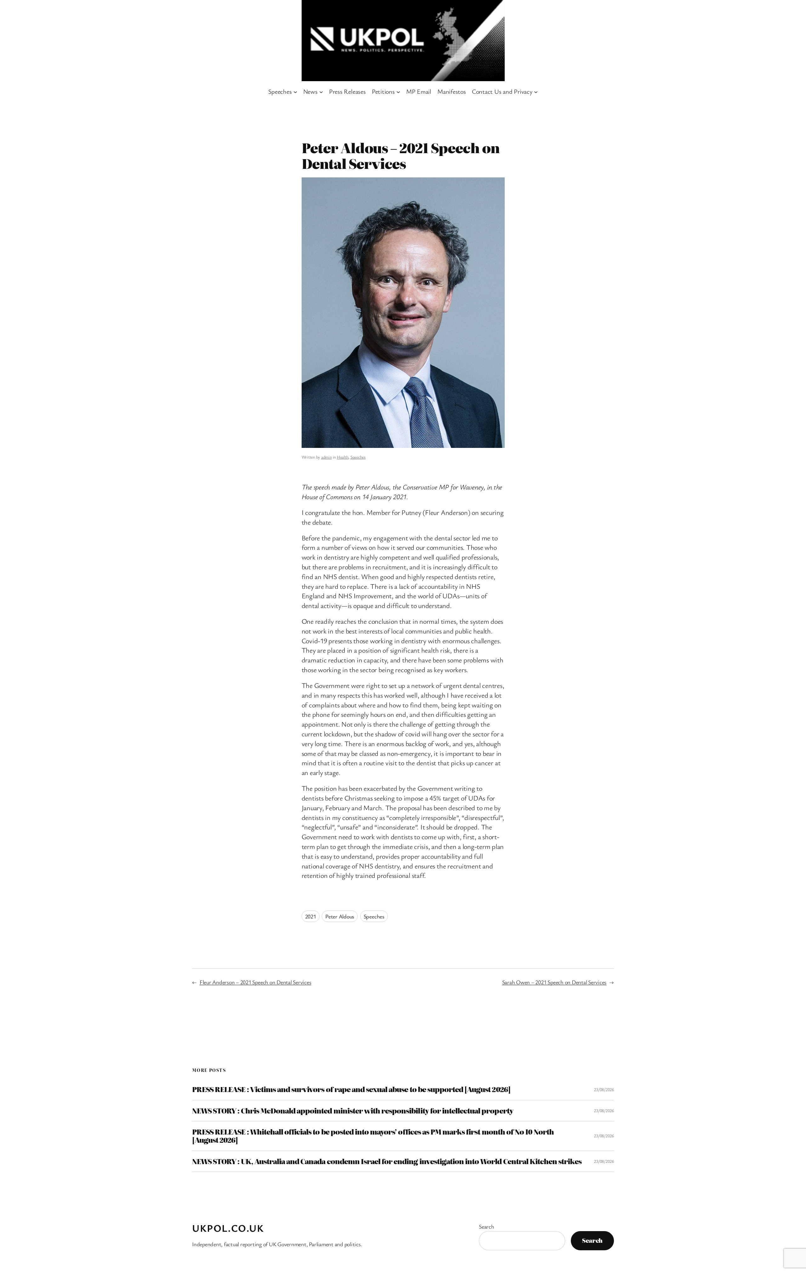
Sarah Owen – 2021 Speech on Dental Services (554, 982)
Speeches (358, 457)
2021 (310, 916)
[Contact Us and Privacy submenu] (536, 91)
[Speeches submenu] (295, 91)
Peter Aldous (339, 916)
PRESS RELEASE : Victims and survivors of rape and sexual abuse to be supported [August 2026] (351, 1089)
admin (326, 457)
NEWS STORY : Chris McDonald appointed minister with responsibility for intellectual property (352, 1111)
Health (343, 457)
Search (486, 1226)
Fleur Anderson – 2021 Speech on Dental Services (255, 982)
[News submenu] (321, 91)
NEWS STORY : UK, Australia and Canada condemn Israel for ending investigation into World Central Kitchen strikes (387, 1161)
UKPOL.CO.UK (228, 1228)
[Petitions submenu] (398, 91)
